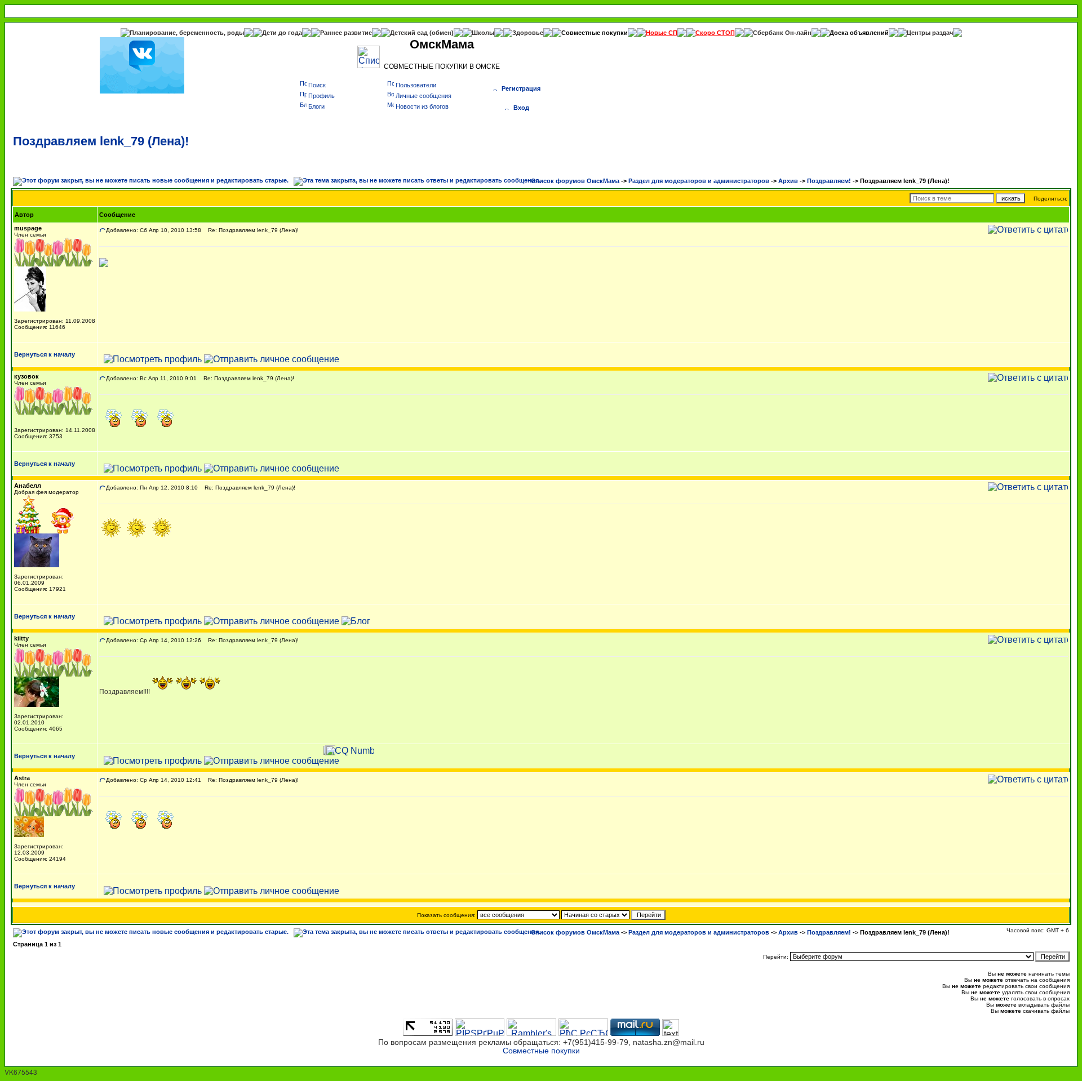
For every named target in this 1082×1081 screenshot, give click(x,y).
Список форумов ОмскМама (575, 180)
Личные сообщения (423, 95)
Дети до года (282, 32)
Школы (483, 32)
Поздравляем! (829, 180)
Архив (788, 180)
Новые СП (661, 32)
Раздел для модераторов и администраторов (698, 180)
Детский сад (409, 32)
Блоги (316, 106)
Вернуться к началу (44, 354)
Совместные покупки (594, 32)
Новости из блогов (422, 106)
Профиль (321, 95)
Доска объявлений (859, 32)
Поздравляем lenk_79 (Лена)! (101, 141)
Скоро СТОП (715, 32)
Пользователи (416, 85)
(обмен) (441, 32)
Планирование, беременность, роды (187, 32)
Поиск (317, 85)
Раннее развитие (346, 32)
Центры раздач (930, 32)
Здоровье (527, 32)
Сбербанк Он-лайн (782, 32)
